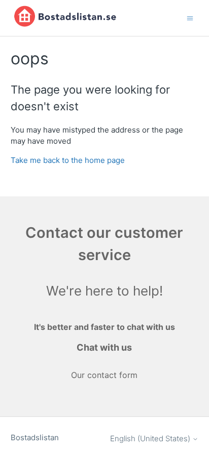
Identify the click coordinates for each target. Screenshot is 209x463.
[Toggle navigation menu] (190, 17)
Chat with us (104, 347)
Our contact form (104, 375)
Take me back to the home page (68, 160)
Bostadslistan (35, 437)
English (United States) (151, 438)
